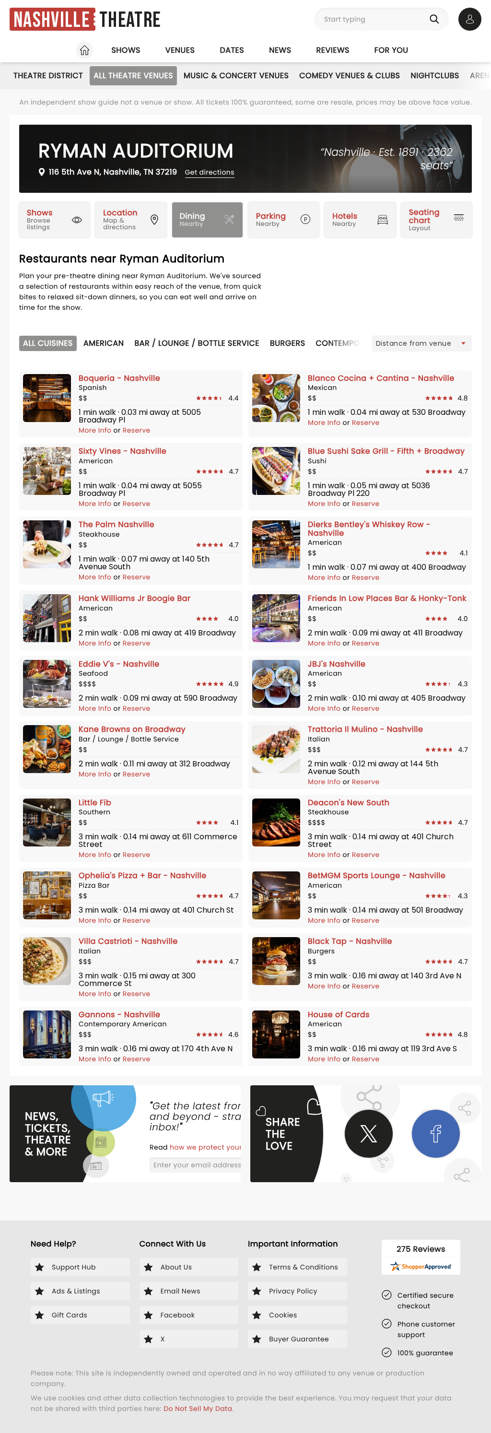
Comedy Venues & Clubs (349, 75)
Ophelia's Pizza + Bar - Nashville (143, 875)
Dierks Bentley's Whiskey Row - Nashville (369, 529)
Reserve (137, 430)
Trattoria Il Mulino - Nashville (365, 729)
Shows (125, 50)
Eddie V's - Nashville (119, 664)
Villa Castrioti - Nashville (128, 941)
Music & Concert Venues (236, 75)
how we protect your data (216, 1147)
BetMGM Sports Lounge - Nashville (376, 875)
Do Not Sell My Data (198, 1408)
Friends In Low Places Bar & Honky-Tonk (387, 598)
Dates (232, 50)
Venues (180, 50)
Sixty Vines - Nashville (122, 451)
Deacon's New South (349, 802)
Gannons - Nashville (119, 1014)
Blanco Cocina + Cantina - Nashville (381, 378)
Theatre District (48, 75)
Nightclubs (435, 75)
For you (391, 50)
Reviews (333, 50)
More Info (96, 430)
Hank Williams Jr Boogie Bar (134, 598)
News (280, 50)
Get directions (209, 172)
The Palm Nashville (116, 524)
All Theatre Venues (133, 75)
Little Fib (95, 802)
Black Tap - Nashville (350, 941)
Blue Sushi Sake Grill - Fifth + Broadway (386, 451)
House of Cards (339, 1014)
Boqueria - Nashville (119, 378)
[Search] (436, 19)
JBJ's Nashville (337, 664)
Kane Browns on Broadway (132, 729)
